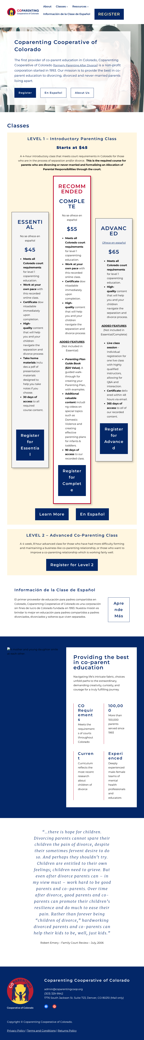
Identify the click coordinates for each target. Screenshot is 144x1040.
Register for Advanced (114, 438)
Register (25, 92)
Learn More (51, 514)
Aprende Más (119, 609)
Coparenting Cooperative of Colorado (87, 980)
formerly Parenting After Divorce (75, 65)
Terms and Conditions (41, 1030)
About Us (82, 92)
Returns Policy (67, 1030)
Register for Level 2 (72, 564)
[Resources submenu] (88, 6)
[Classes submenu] (67, 6)
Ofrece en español (114, 242)
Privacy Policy (16, 1030)
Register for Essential (30, 445)
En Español (53, 92)
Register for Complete (72, 480)
